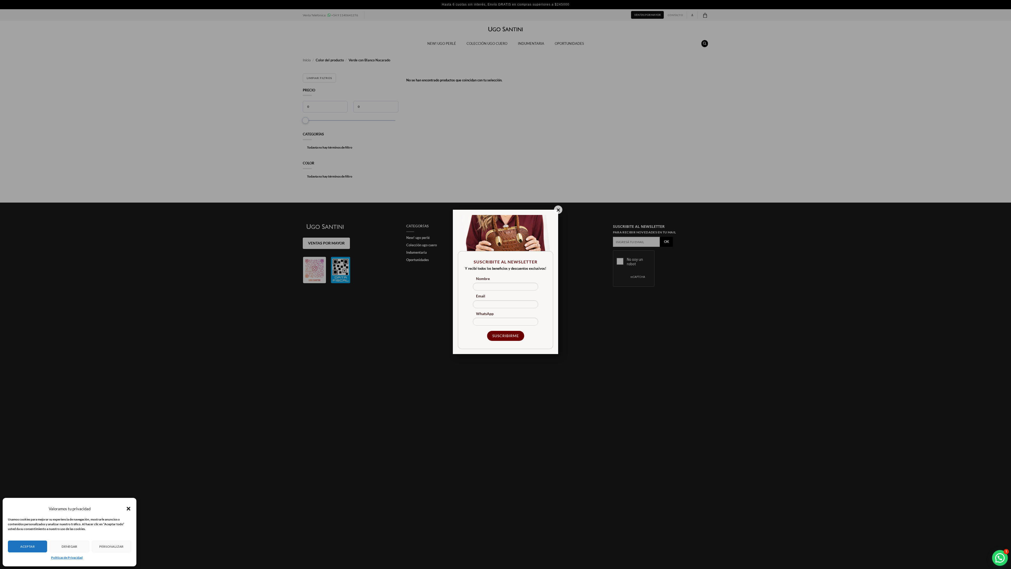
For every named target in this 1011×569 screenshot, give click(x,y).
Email (480, 296)
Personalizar (111, 546)
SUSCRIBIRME (505, 335)
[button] (128, 508)
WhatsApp (485, 313)
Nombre (483, 278)
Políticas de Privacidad (67, 558)
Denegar (69, 546)
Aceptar (27, 546)
